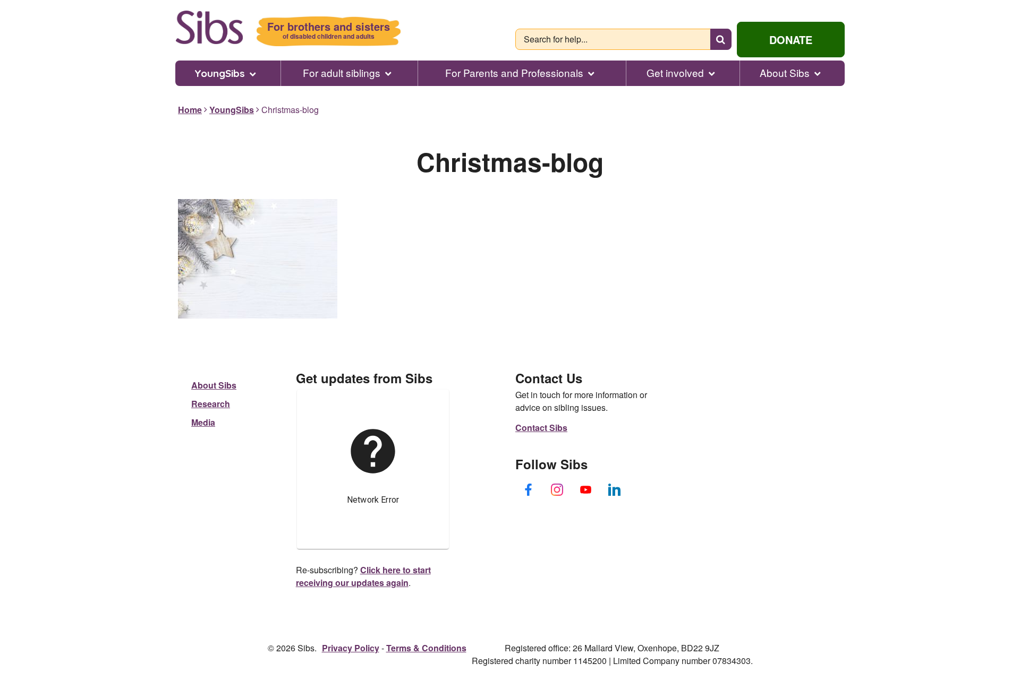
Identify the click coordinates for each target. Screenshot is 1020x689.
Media (203, 422)
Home (190, 110)
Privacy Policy (350, 648)
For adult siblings (341, 72)
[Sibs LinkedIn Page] (614, 489)
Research (210, 404)
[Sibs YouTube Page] (586, 489)
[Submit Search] (721, 39)
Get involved (675, 72)
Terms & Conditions (426, 648)
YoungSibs (219, 73)
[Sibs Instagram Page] (557, 489)
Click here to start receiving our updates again (363, 576)
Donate (790, 39)
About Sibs (785, 72)
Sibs (209, 27)
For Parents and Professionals (514, 72)
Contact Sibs (541, 427)
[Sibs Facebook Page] (528, 489)
